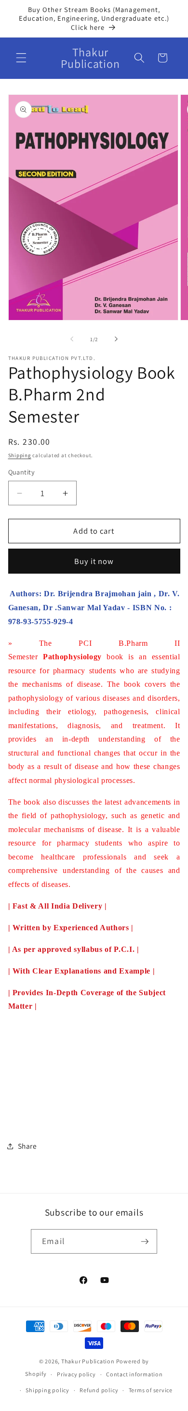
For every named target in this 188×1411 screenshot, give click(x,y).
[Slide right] (116, 339)
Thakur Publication (88, 1361)
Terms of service (151, 1390)
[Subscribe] (144, 1241)
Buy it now (94, 561)
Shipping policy (47, 1390)
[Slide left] (71, 339)
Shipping (19, 455)
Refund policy (99, 1390)
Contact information (134, 1374)
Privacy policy (76, 1374)
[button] (21, 57)
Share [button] (27, 1146)
